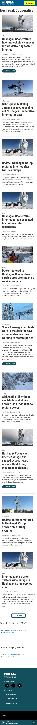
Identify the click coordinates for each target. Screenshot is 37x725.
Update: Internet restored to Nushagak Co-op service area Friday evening (17, 525)
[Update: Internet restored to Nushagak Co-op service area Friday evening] (17, 504)
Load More (18, 615)
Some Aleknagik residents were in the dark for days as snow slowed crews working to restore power (18, 332)
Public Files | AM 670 (10, 699)
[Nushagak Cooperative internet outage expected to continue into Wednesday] (17, 200)
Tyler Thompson (6, 535)
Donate (30, 3)
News (3, 160)
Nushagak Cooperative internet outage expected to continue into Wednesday (17, 221)
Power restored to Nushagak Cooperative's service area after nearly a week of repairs (18, 276)
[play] (3, 722)
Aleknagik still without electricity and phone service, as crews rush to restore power (17, 402)
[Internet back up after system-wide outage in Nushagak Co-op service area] (17, 560)
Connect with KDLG (10, 694)
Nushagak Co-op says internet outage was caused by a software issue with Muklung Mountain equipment (15, 460)
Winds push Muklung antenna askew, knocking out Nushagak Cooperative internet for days (18, 109)
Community (5, 517)
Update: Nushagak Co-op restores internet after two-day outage (17, 166)
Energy (4, 213)
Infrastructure (6, 36)
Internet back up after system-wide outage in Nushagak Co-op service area (17, 582)
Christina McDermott (8, 54)
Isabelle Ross (6, 119)
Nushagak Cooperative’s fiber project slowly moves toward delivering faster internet (18, 44)
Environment (5, 324)
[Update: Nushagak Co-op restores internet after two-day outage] (17, 147)
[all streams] (34, 722)
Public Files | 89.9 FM (10, 703)
